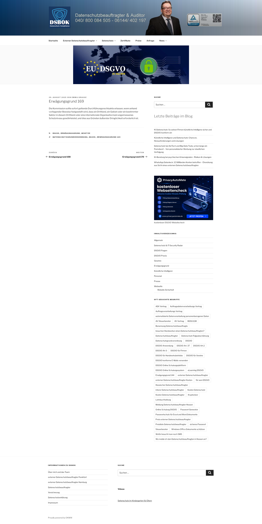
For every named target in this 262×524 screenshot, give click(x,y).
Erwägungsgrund (70, 133)
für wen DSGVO (202, 380)
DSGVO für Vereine (194, 355)
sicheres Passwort (198, 424)
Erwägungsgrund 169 (109, 137)
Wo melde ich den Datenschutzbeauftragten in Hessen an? (181, 439)
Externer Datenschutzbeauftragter (79, 40)
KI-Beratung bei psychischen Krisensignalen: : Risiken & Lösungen (182, 157)
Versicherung (54, 492)
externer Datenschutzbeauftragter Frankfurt (67, 477)
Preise (138, 40)
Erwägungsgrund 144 (165, 375)
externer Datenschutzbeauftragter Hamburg (67, 482)
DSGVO (56, 133)
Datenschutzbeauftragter (167, 336)
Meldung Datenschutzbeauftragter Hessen (174, 404)
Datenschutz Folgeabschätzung (195, 336)
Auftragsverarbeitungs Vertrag (169, 311)
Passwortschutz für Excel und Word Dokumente (176, 414)
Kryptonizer (193, 395)
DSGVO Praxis (160, 255)
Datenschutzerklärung (58, 497)
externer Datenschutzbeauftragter (193, 375)
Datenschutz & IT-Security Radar (168, 245)
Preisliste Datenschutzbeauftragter (171, 424)
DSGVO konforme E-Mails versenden (172, 360)
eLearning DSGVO (196, 370)
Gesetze (85, 133)
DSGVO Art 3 (161, 350)
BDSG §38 (192, 321)
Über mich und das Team (59, 472)
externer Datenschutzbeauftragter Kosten (174, 380)
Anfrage (150, 40)
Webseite (158, 286)
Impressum (53, 502)
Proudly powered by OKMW (60, 517)
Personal (158, 276)
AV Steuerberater (163, 321)
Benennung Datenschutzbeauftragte (172, 326)
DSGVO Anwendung (164, 345)
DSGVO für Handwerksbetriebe (169, 355)
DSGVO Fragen (160, 250)
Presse (157, 281)
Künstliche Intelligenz (163, 271)
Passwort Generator (189, 409)
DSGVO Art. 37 (183, 345)
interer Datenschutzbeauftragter (170, 390)
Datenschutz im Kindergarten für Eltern (135, 500)
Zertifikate (125, 40)
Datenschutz (107, 40)
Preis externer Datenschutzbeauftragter (173, 419)
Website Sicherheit (165, 290)
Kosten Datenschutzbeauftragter (170, 395)
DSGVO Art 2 (199, 345)
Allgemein (158, 240)
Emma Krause (79, 97)
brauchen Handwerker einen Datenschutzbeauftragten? (180, 331)
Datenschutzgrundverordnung (70, 137)
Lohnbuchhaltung (163, 400)
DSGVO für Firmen (179, 350)
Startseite (53, 40)
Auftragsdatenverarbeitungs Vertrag (186, 306)
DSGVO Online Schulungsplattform (171, 365)
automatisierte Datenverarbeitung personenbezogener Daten (182, 316)
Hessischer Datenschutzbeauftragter (172, 385)
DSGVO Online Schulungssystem (170, 370)
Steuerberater (162, 429)
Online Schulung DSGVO (166, 409)
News (161, 40)
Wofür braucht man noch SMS (169, 434)
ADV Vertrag (161, 306)
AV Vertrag (179, 321)
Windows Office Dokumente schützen (188, 429)
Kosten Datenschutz (196, 390)
